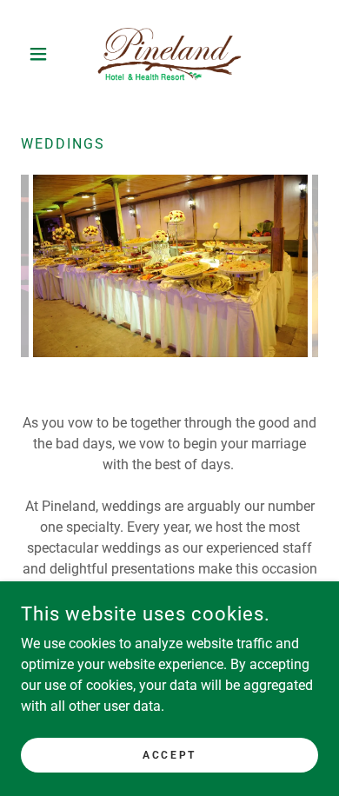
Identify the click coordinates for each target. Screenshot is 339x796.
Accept (169, 754)
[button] (43, 53)
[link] (169, 53)
